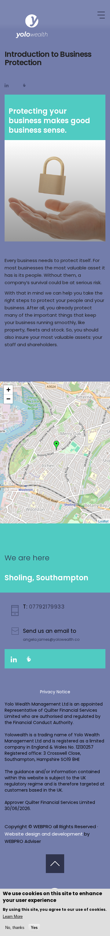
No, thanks (14, 927)
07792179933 (45, 606)
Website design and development (44, 834)
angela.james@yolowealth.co (51, 639)
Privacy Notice (55, 692)
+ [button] (8, 390)
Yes (34, 927)
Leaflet (103, 521)
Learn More (13, 916)
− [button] (8, 399)
